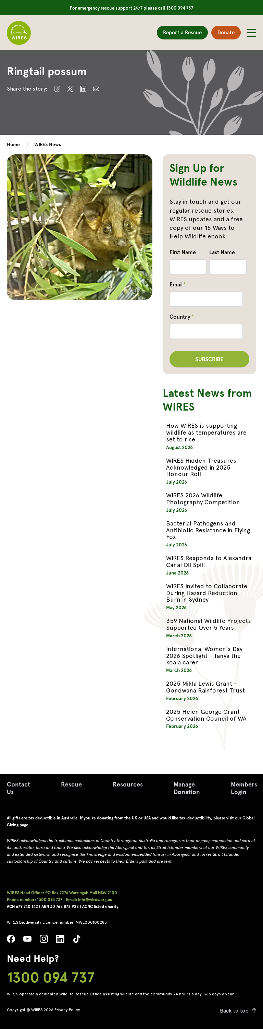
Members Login (244, 788)
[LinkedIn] (60, 940)
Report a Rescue (182, 32)
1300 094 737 (179, 8)
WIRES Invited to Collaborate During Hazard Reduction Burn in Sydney (206, 592)
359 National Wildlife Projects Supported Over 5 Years (208, 624)
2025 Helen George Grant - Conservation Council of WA (206, 715)
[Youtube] (27, 940)
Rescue (71, 784)
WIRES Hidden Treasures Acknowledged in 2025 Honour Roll (201, 467)
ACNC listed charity (100, 906)
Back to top (234, 1010)
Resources (128, 784)
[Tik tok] (77, 940)
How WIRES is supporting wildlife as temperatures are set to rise (206, 432)
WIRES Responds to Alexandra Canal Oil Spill (208, 561)
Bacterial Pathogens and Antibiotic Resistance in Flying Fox (208, 530)
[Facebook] (11, 940)
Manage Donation (187, 788)
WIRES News (47, 144)
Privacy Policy (67, 1009)
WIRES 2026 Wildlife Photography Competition (203, 499)
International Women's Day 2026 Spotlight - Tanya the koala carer (204, 655)
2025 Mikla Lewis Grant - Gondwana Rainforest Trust (205, 687)
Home (13, 144)
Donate (226, 32)
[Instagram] (44, 940)
